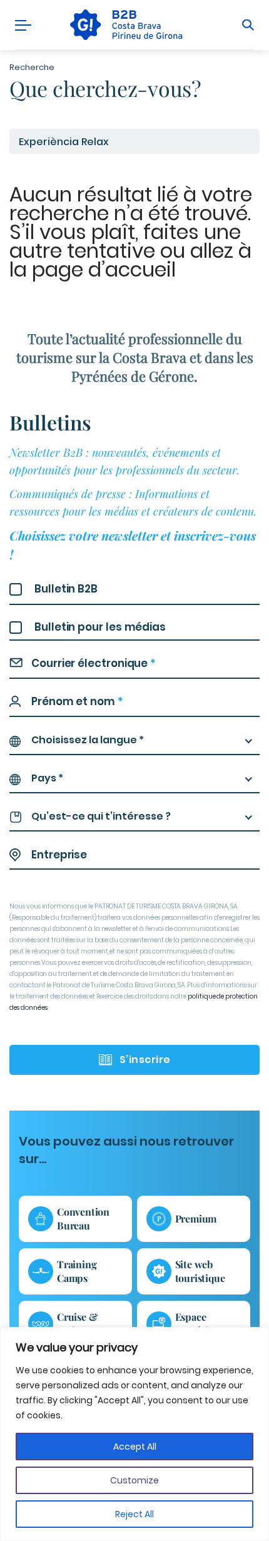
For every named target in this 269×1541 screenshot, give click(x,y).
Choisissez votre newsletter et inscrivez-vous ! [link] (132, 544)
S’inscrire (145, 1059)
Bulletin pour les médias (100, 626)
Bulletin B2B (66, 588)
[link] (125, 24)
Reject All (134, 1514)
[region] (134, 1434)
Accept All (134, 1446)
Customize (134, 1480)
